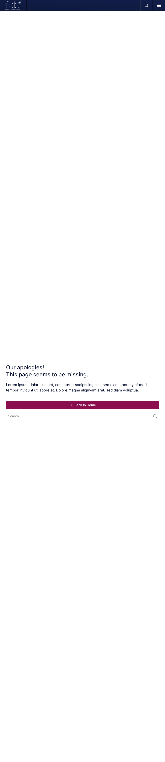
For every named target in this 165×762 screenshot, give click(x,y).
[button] (146, 5)
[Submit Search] (155, 416)
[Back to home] (13, 5)
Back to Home (85, 405)
